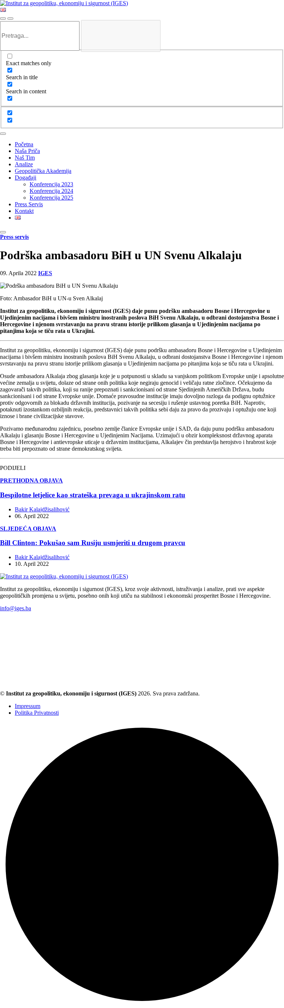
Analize (24, 164)
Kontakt (24, 211)
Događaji (25, 177)
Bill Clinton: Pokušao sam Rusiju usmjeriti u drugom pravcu (92, 543)
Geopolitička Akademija (43, 171)
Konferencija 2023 (51, 184)
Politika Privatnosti (37, 713)
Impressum (27, 706)
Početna (24, 144)
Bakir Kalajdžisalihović (42, 509)
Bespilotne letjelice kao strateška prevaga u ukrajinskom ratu (92, 495)
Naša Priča (27, 151)
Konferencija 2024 (51, 191)
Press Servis (29, 204)
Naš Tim (25, 157)
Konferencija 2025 (51, 197)
